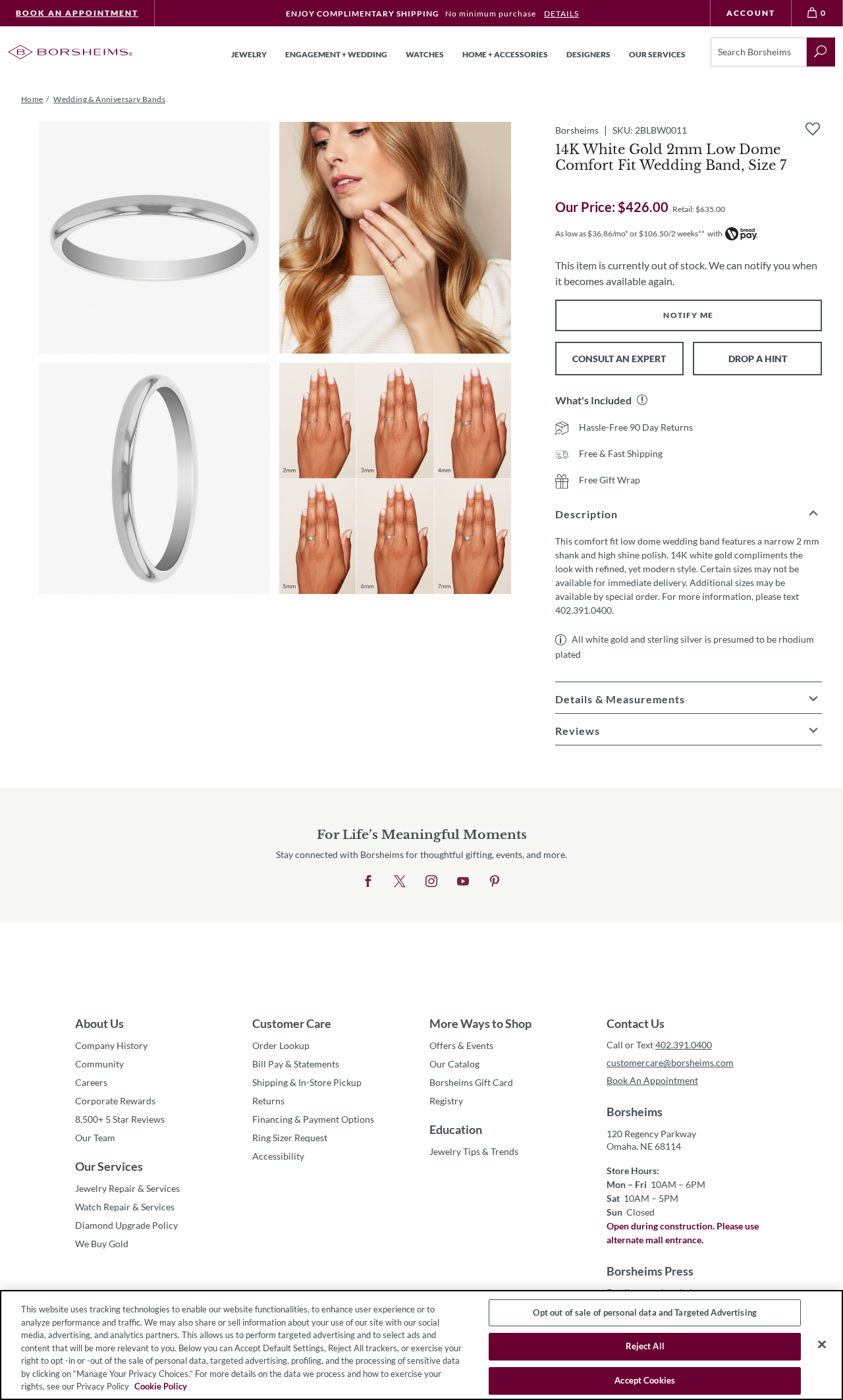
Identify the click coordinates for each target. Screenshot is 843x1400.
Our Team (95, 1137)
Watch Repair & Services (125, 1206)
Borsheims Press (650, 1271)
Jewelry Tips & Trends (473, 1151)
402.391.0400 (683, 1044)
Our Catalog (454, 1063)
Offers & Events (461, 1045)
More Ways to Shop (480, 1023)
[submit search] (821, 52)
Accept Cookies (644, 1380)
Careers (91, 1082)
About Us (99, 1023)
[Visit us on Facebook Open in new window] (368, 882)
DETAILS (561, 13)
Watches (425, 54)
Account (750, 13)
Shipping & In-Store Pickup (307, 1082)
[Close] (821, 1344)
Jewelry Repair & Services (127, 1188)
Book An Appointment (77, 13)
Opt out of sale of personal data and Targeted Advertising (644, 1312)
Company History (111, 1045)
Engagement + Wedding (336, 54)
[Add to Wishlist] (812, 129)
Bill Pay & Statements (295, 1063)
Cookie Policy (160, 1386)
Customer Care (291, 1023)
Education (455, 1129)
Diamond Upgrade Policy (126, 1225)
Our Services (109, 1166)
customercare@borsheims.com (670, 1062)
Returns (268, 1100)
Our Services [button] (657, 54)
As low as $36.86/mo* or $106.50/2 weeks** (630, 233)
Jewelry (249, 54)
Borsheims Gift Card (471, 1082)
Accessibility (278, 1156)
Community (99, 1063)
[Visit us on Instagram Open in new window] (431, 882)
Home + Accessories (505, 54)
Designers (588, 54)
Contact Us (636, 1023)
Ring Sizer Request (289, 1137)
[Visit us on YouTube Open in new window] (463, 882)
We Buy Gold (101, 1243)
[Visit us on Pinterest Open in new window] (495, 882)
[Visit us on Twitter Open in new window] (400, 882)
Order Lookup (281, 1045)
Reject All (645, 1346)
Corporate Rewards (115, 1100)
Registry (446, 1100)
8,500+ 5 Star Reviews (120, 1119)
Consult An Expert (619, 358)
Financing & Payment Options (313, 1119)
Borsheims (635, 1111)
